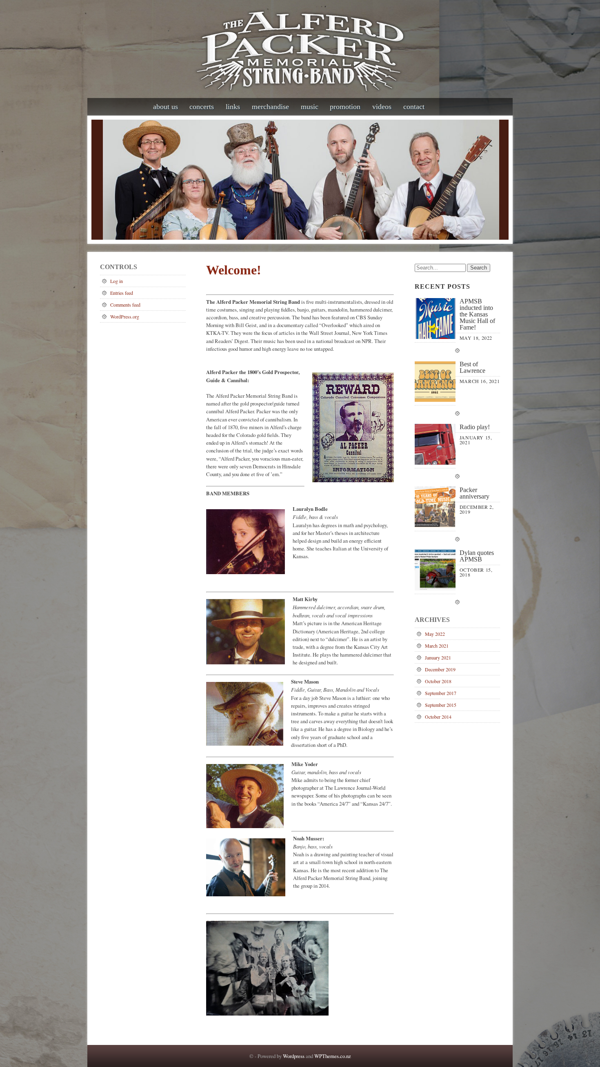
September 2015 (440, 705)
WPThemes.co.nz (332, 1056)
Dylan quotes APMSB (477, 556)
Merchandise (270, 106)
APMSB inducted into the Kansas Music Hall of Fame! (477, 314)
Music (309, 106)
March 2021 (437, 645)
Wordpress (293, 1056)
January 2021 (438, 657)
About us (165, 106)
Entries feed (121, 293)
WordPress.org (124, 316)
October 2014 (438, 716)
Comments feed (125, 304)
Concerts (201, 106)
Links (233, 106)
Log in (116, 281)
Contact (413, 106)
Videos (381, 106)
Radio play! (475, 427)
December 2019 (440, 669)
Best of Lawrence (472, 367)
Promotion (345, 106)
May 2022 (435, 633)
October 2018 (438, 681)
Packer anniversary (474, 493)
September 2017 (440, 693)
